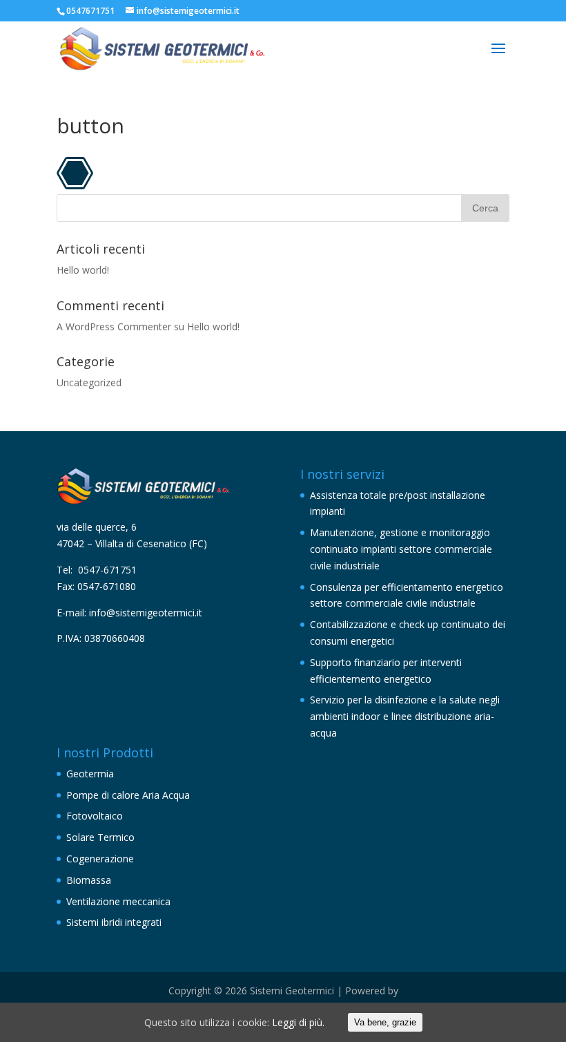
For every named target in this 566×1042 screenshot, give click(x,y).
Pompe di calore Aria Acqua (128, 795)
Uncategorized (89, 382)
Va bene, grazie (385, 1022)
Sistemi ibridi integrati (114, 922)
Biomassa (88, 880)
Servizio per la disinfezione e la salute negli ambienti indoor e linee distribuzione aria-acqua (405, 716)
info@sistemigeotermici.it (147, 612)
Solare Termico (100, 837)
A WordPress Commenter (114, 326)
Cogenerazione (100, 858)
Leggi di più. (298, 1022)
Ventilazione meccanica (118, 901)
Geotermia (90, 773)
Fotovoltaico (94, 815)
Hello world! (83, 269)
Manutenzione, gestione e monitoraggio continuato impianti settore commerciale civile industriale (401, 549)
